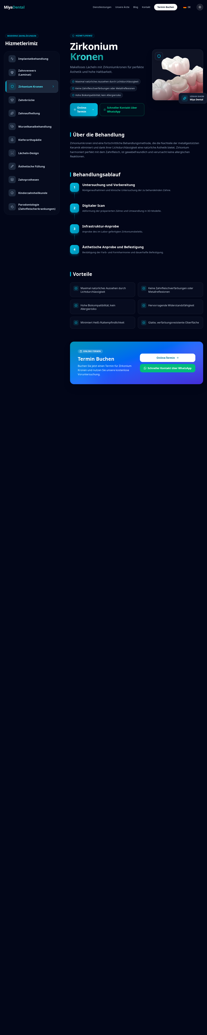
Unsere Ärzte (122, 7)
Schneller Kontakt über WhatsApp (122, 109)
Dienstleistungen (102, 7)
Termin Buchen (165, 7)
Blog (135, 7)
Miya (14, 7)
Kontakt (146, 7)
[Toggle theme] (200, 7)
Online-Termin (82, 109)
